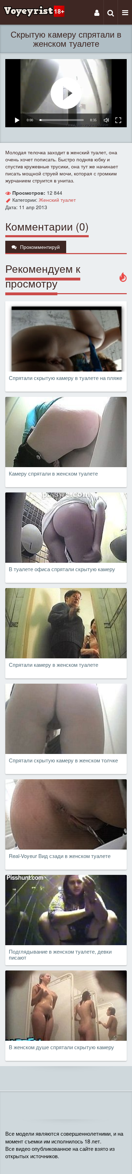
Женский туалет (57, 199)
